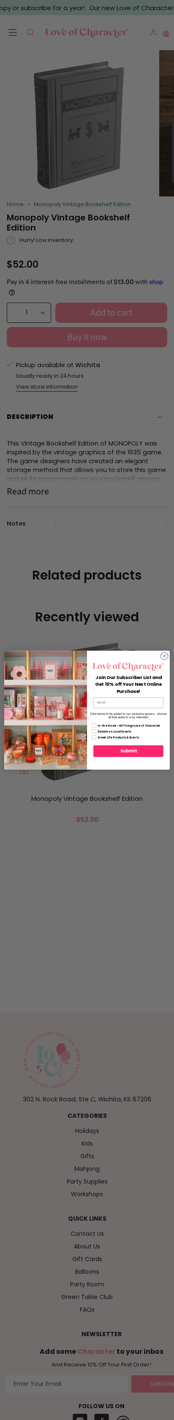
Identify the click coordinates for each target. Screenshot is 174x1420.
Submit (128, 751)
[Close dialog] (164, 656)
